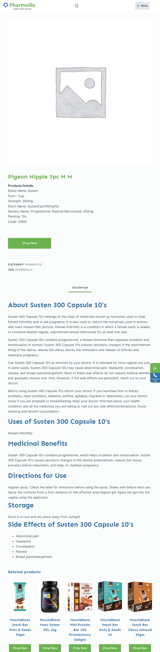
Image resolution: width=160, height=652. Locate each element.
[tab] (80, 287)
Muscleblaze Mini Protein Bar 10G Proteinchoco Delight (80, 630)
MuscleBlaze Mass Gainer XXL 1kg (50, 625)
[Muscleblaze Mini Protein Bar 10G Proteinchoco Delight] (80, 597)
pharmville (33, 264)
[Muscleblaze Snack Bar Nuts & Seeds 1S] (110, 597)
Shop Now (29, 243)
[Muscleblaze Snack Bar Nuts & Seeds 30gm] (20, 597)
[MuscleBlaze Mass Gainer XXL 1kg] (50, 597)
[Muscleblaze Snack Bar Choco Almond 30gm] (140, 597)
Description (80, 287)
